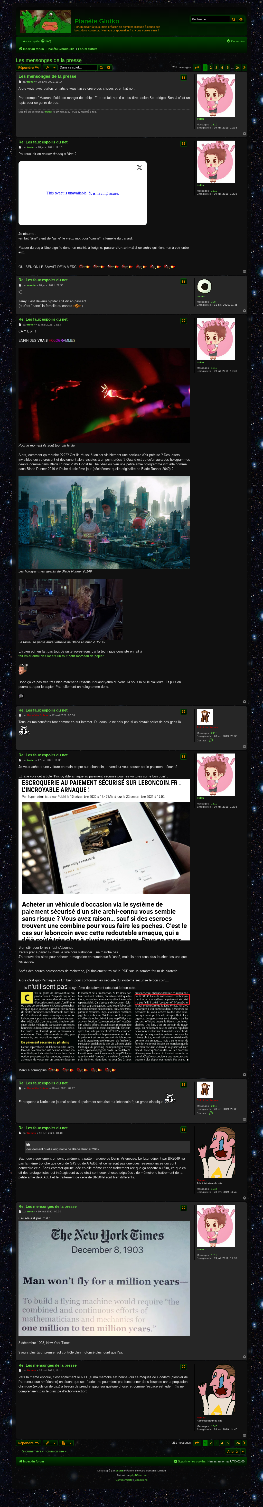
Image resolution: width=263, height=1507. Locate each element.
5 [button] (228, 67)
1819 (214, 124)
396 (213, 301)
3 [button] (216, 67)
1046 (214, 1188)
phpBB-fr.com (138, 1475)
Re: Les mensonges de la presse (47, 1206)
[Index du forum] (45, 20)
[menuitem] (46, 41)
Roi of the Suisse (207, 727)
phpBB (120, 1470)
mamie (201, 296)
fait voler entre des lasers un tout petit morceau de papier (61, 656)
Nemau (201, 1180)
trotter (200, 118)
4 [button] (222, 67)
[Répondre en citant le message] (183, 77)
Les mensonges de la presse (49, 60)
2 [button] (211, 67)
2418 (214, 733)
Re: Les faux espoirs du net (43, 142)
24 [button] (238, 67)
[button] (197, 67)
